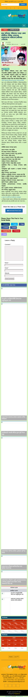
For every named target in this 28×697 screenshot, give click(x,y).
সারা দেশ (16, 30)
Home (5, 30)
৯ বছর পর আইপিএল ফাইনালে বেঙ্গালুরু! (11, 197)
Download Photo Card (15, 210)
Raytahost (17, 694)
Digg (22, 224)
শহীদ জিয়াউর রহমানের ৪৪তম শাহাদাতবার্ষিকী (13, 80)
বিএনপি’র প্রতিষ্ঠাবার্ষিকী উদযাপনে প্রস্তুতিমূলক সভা (11, 299)
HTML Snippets (8, 696)
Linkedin (5, 227)
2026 (14, 620)
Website (7, 273)
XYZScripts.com (20, 696)
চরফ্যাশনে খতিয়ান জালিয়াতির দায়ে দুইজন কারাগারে (12, 567)
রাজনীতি (12, 30)
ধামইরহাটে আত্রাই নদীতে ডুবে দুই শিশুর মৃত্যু (13, 433)
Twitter (15, 224)
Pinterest (16, 231)
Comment (8, 244)
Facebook (6, 224)
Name (7, 263)
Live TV (16, 657)
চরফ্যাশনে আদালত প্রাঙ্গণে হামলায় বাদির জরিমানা (13, 418)
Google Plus (6, 231)
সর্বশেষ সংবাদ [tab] (14, 588)
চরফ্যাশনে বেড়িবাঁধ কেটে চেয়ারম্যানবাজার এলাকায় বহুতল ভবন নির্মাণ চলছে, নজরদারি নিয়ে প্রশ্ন (14, 582)
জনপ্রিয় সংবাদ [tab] (14, 591)
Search (23, 4)
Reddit (14, 227)
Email (7, 268)
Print (4, 234)
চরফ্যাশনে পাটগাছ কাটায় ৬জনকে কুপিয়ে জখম (14, 552)
